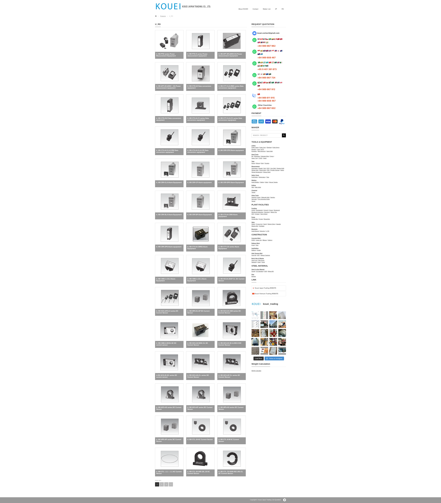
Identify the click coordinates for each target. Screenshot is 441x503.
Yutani (264, 158)
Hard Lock (254, 260)
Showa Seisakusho (257, 172)
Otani (258, 262)
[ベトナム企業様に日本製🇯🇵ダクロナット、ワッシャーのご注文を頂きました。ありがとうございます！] (264, 342)
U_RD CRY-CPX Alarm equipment (231, 150)
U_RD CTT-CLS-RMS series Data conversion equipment (230, 87)
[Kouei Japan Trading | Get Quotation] (183, 6)
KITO (262, 149)
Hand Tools (255, 154)
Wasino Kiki (255, 226)
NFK (253, 214)
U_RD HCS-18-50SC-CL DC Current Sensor (197, 344)
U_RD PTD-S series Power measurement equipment (197, 55)
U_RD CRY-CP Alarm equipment (199, 182)
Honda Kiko (255, 219)
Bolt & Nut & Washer (258, 258)
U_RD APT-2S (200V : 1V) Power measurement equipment (168, 87)
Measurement (256, 166)
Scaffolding (255, 248)
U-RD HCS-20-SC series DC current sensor (166, 376)
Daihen (262, 182)
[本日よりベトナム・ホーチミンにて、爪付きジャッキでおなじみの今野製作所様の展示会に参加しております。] (282, 342)
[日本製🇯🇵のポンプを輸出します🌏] (273, 333)
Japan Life (259, 240)
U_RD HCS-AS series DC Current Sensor (168, 408)
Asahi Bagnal (255, 231)
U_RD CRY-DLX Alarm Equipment (169, 214)
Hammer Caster (256, 197)
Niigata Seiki (255, 170)
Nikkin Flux (274, 212)
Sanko (282, 170)
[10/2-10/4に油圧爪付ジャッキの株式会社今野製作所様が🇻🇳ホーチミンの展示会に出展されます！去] (264, 351)
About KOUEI (243, 9)
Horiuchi (266, 210)
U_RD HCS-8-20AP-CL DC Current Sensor (231, 280)
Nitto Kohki (258, 187)
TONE (260, 158)
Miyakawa (257, 156)
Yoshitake (261, 226)
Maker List (266, 9)
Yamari (253, 201)
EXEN (253, 240)
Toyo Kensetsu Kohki (264, 199)
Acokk (253, 210)
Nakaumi (254, 262)
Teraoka (267, 163)
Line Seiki (273, 168)
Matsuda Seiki (265, 197)
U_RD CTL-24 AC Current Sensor (200, 439)
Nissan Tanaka (273, 182)
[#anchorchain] (255, 351)
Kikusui (258, 163)
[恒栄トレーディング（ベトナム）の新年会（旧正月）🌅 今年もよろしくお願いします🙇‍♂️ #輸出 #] (255, 333)
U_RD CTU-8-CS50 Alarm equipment (227, 215)
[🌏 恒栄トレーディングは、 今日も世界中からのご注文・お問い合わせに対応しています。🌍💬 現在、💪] (264, 315)
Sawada (278, 224)
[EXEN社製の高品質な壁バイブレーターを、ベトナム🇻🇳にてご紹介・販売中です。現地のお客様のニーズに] (264, 324)
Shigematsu (262, 177)
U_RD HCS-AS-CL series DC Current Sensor (198, 376)
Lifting (254, 145)
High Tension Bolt (257, 253)
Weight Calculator (256, 370)
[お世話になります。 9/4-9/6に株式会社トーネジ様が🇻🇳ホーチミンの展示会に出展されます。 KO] (282, 351)
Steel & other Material (258, 269)
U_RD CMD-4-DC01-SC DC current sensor (166, 344)
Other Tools (255, 195)
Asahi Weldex (255, 182)
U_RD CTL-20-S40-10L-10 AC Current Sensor (198, 472)
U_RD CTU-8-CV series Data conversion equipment (198, 119)
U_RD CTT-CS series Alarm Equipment (228, 247)
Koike (266, 182)
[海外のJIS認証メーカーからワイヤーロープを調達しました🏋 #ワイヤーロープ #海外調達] (282, 333)
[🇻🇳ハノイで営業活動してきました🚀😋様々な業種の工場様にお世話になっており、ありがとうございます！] (273, 342)
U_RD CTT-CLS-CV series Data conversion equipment (230, 119)
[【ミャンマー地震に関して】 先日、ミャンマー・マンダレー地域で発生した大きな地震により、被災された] (273, 324)
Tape (253, 161)
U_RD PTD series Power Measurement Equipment (166, 55)
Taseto (253, 192)
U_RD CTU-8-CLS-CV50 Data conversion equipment (167, 151)
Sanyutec (254, 199)
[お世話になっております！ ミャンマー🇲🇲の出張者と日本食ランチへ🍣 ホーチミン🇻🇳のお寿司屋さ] (273, 315)
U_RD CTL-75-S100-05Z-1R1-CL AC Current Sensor (230, 472)
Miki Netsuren (262, 151)
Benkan (254, 276)
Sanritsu (272, 197)
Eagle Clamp (255, 147)
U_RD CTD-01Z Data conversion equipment (168, 119)
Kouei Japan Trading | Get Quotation (269, 500)
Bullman (254, 250)
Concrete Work (256, 238)
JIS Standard (259, 271)
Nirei (262, 163)
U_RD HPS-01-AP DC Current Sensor (198, 312)
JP (276, 9)
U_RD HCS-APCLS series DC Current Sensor (167, 312)
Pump (253, 217)
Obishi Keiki (262, 170)
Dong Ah (254, 255)
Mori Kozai (261, 260)
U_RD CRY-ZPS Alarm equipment (168, 247)
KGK (268, 168)
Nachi (265, 224)
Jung (258, 149)
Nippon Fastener (265, 255)
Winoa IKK (271, 271)
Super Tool (254, 158)
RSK (268, 170)
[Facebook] (284, 500)
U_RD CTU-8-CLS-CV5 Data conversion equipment (197, 151)
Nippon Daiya (271, 224)
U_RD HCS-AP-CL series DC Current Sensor (229, 376)
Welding (254, 180)
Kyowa (261, 219)
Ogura (271, 156)
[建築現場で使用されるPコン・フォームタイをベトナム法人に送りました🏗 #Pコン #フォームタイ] (264, 333)
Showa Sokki (266, 172)
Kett (265, 168)
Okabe (259, 250)
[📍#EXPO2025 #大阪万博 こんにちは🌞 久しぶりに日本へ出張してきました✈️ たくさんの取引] (282, 315)
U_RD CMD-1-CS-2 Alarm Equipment (165, 280)
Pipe (253, 274)
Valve (253, 222)
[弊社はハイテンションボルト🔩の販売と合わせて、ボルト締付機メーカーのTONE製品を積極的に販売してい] (273, 351)
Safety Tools (255, 175)
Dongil (253, 271)
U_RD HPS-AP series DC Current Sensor (168, 440)
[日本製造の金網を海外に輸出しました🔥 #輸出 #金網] (255, 342)
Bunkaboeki (259, 210)
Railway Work (256, 243)
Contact (255, 9)
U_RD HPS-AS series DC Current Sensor (230, 408)
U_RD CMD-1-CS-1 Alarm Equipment (196, 280)
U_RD (267, 231)
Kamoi (253, 163)
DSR (265, 271)
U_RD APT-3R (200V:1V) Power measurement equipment (230, 55)
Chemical (254, 190)
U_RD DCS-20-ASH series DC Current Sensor (229, 312)
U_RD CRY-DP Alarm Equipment (199, 214)
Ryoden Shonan (274, 170)
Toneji (263, 262)
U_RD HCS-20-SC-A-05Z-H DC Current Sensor (229, 344)
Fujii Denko (255, 177)
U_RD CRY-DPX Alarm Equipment (231, 182)
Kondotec (254, 151)
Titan (267, 177)
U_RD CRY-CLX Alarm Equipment (169, 182)
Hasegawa (254, 168)
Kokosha (262, 231)
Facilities (254, 208)
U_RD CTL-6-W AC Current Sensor (228, 440)
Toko (257, 245)
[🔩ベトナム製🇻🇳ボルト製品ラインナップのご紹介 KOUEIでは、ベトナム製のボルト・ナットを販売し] (255, 324)
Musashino (267, 219)
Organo (257, 214)
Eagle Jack (263, 147)
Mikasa (265, 240)
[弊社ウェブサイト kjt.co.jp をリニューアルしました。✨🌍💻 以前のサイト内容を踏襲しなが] (255, 315)
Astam (253, 224)
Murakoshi (277, 210)
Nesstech (267, 212)
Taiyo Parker (263, 214)
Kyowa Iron (259, 224)
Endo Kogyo (276, 147)
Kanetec (254, 149)
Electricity (254, 229)
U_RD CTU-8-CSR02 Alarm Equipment (197, 247)
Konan (271, 210)
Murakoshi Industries (257, 212)
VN (282, 9)
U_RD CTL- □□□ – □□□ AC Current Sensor (169, 472)
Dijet (253, 187)
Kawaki (261, 168)
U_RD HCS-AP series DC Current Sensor (199, 408)
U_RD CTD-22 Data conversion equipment (199, 87)
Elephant (269, 147)
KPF (258, 255)
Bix (252, 156)
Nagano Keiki (280, 168)
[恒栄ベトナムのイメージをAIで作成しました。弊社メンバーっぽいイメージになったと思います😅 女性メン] (282, 324)
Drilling (254, 185)
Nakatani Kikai (265, 156)
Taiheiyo (270, 240)
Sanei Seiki (270, 151)
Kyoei (253, 245)
